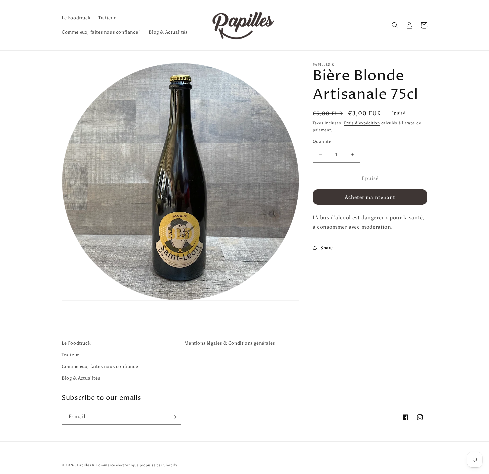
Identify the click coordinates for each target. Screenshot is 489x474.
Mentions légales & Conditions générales (229, 343)
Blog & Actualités (81, 378)
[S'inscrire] (173, 417)
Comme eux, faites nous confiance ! (101, 366)
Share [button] (326, 247)
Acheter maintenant (370, 197)
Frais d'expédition (362, 123)
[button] (395, 25)
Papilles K (86, 465)
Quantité (322, 141)
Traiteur (70, 354)
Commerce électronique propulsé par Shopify (136, 465)
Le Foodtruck (76, 343)
